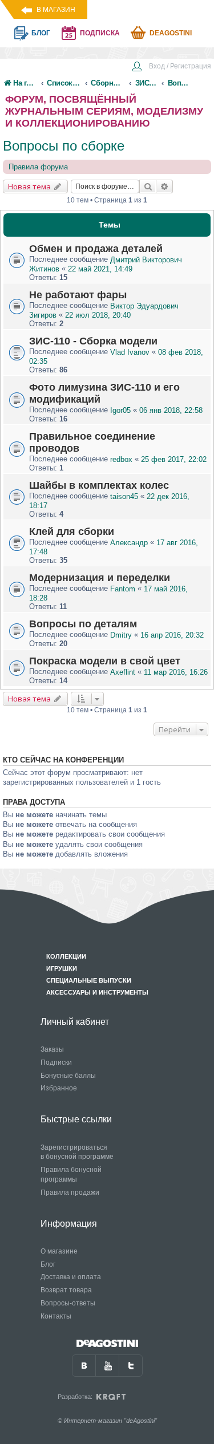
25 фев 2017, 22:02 (174, 459)
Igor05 (120, 410)
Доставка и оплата (71, 1277)
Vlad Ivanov (130, 352)
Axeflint (122, 672)
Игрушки (61, 968)
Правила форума (38, 167)
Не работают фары (78, 295)
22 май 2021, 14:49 (100, 269)
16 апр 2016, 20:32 (172, 635)
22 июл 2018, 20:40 (98, 315)
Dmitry (121, 635)
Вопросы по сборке (63, 145)
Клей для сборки (71, 531)
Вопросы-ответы (68, 1303)
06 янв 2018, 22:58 (171, 410)
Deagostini (171, 33)
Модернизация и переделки (99, 577)
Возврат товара (66, 1290)
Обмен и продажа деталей (96, 248)
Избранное (59, 1088)
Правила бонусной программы (71, 1174)
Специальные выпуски (88, 980)
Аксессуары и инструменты (97, 992)
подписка (100, 33)
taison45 (124, 496)
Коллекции (66, 956)
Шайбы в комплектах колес (99, 485)
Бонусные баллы (68, 1076)
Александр (129, 542)
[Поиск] (147, 186)
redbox (121, 459)
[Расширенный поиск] (164, 186)
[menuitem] (171, 67)
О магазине (59, 1251)
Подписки (56, 1062)
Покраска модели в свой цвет (104, 661)
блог (40, 33)
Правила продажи (70, 1192)
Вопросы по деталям (83, 624)
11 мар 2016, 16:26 (176, 672)
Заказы (52, 1049)
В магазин (56, 10)
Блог (48, 1264)
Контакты (56, 1316)
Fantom (122, 589)
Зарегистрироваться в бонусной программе (77, 1152)
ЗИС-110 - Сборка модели (93, 341)
